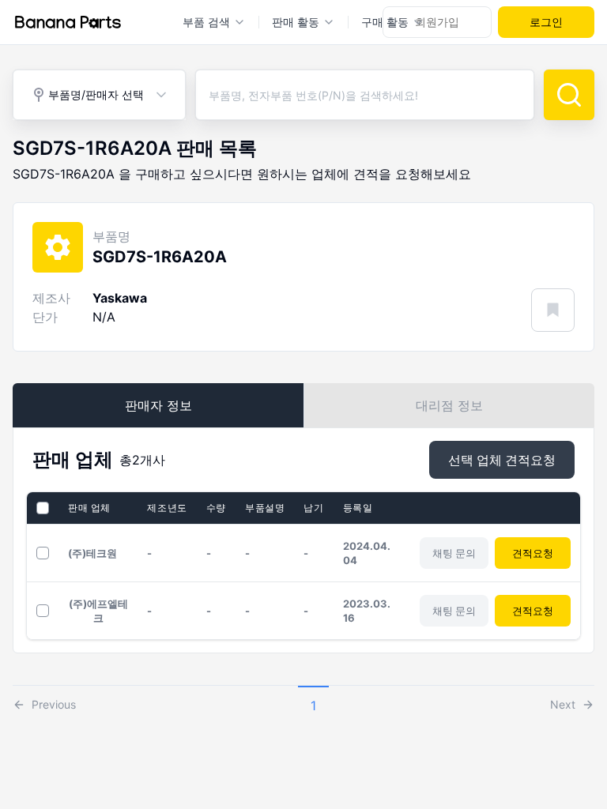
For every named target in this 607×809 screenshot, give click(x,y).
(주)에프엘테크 (98, 610)
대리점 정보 (449, 405)
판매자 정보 (158, 405)
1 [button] (313, 705)
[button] (44, 701)
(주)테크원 (92, 553)
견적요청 (532, 553)
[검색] (569, 95)
